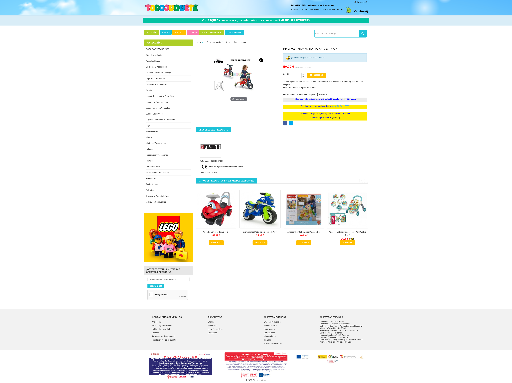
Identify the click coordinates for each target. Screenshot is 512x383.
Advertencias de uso (209, 172)
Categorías (212, 333)
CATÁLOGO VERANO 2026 (157, 49)
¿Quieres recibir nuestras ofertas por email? (163, 270)
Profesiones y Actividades (157, 172)
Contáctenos (269, 333)
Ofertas (211, 322)
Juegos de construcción (157, 102)
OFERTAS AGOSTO (234, 32)
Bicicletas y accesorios (156, 67)
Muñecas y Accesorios (156, 143)
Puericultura (151, 178)
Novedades (212, 325)
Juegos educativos (154, 114)
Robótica (150, 190)
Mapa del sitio (270, 336)
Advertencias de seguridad (163, 336)
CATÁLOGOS (179, 32)
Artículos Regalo (153, 61)
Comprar (316, 75)
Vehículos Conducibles (156, 202)
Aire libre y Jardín (154, 55)
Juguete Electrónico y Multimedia (160, 120)
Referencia (204, 161)
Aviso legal (156, 322)
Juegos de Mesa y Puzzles (158, 108)
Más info (323, 94)
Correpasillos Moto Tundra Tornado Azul (260, 232)
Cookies (155, 333)
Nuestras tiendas (331, 317)
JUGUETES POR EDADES (211, 32)
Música (149, 137)
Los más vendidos (215, 329)
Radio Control (152, 184)
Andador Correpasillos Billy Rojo (216, 232)
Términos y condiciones (162, 325)
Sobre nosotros (270, 325)
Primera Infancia (153, 166)
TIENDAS (193, 32)
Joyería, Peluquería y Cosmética (160, 96)
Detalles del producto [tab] (213, 129)
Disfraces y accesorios (156, 84)
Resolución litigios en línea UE (164, 340)
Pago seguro (269, 329)
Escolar (149, 90)
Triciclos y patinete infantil (157, 196)
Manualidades (152, 131)
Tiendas (267, 340)
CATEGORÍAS (151, 32)
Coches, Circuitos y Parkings (158, 73)
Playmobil (150, 161)
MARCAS (166, 32)
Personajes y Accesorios (157, 155)
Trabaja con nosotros (273, 343)
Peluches (150, 149)
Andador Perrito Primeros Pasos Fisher (303, 232)
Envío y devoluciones (272, 322)
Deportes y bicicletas (155, 78)
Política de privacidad (161, 329)
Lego (148, 125)
